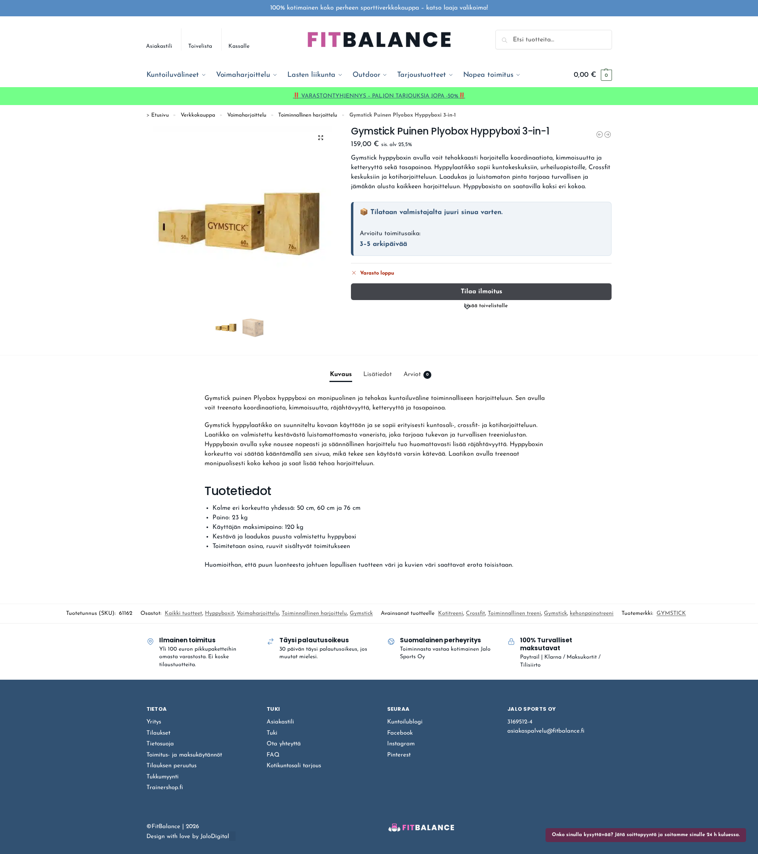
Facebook (400, 733)
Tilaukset (158, 733)
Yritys (153, 722)
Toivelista (200, 46)
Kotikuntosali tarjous (294, 766)
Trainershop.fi (164, 788)
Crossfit (475, 613)
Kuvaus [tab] (341, 374)
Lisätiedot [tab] (377, 374)
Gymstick (361, 613)
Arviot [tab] (416, 374)
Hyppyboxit (219, 613)
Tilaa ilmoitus (481, 292)
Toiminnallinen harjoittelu (307, 115)
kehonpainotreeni (592, 613)
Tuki (272, 733)
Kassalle (238, 46)
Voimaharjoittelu (246, 115)
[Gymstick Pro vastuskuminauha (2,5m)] (600, 134)
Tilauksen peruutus (171, 766)
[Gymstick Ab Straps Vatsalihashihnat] (608, 134)
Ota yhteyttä (284, 744)
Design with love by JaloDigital (187, 837)
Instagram (401, 744)
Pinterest (399, 755)
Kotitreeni (450, 613)
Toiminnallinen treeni (514, 613)
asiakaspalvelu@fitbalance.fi (546, 731)
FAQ (273, 755)
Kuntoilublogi (405, 722)
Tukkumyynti (162, 777)
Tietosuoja (160, 744)
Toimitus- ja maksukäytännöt (184, 755)
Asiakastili (159, 46)
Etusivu (160, 115)
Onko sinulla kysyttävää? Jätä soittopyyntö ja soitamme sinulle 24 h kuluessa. (646, 835)
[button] (593, 75)
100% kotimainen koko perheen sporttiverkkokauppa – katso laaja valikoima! (379, 8)
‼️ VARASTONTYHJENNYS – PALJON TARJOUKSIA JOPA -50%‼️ (379, 96)
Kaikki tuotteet (183, 613)
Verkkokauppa (198, 115)
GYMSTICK (671, 613)
